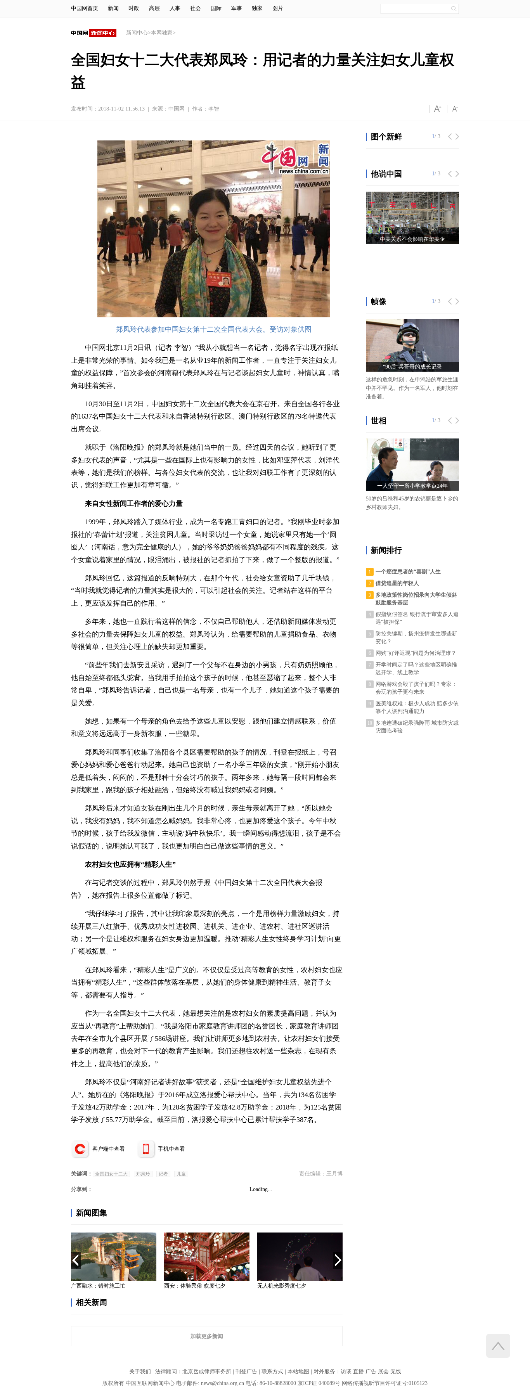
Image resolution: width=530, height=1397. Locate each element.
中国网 (176, 109)
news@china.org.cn (222, 1383)
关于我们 (140, 1371)
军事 (236, 8)
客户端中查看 (108, 1149)
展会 (383, 1371)
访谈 (346, 1371)
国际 (216, 8)
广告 (370, 1371)
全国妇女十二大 (111, 1174)
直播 (358, 1371)
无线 (395, 1371)
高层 (154, 8)
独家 (257, 8)
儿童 (181, 1174)
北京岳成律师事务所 (206, 1371)
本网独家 (162, 33)
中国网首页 (84, 8)
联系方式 (272, 1371)
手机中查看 (171, 1149)
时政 (133, 8)
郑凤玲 (143, 1174)
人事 (175, 8)
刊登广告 (246, 1371)
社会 (195, 8)
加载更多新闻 (207, 1336)
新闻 (113, 8)
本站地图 (298, 1371)
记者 (163, 1174)
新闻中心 (137, 33)
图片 (277, 8)
